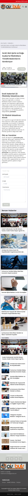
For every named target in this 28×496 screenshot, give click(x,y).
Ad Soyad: (5, 174)
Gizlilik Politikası (11, 482)
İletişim (18, 482)
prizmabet (13, 111)
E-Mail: (4, 181)
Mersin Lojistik (18, 494)
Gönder (6, 204)
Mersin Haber (10, 494)
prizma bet (5, 152)
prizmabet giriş (18, 137)
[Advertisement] (14, 26)
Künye (4, 482)
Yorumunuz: (5, 187)
